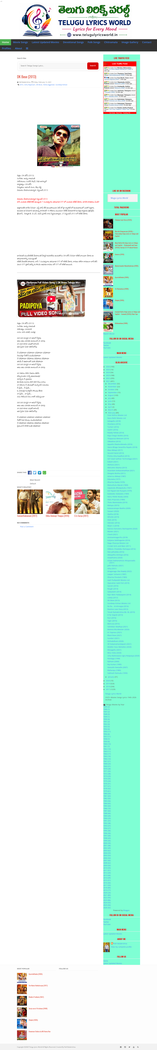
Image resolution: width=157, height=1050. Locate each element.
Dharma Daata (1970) (116, 482)
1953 (106, 726)
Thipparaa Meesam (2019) (118, 438)
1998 (107, 838)
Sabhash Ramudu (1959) (117, 673)
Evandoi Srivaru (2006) (116, 105)
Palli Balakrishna (120, 943)
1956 (106, 734)
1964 (107, 754)
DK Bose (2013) (26, 76)
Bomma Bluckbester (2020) (118, 629)
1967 (107, 761)
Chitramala (111, 42)
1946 (106, 709)
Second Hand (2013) (115, 453)
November (112, 386)
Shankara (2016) (114, 424)
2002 (107, 848)
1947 (106, 712)
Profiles (6, 48)
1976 (107, 783)
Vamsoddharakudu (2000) (117, 75)
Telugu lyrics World (35, 1047)
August (111, 395)
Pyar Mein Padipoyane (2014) (119, 594)
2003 (107, 850)
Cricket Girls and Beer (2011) (119, 546)
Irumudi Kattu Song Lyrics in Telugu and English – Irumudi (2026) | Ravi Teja (127, 312)
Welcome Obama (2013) (117, 467)
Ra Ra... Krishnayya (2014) (118, 606)
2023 (108, 375)
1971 (107, 771)
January (111, 677)
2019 (108, 683)
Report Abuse (108, 334)
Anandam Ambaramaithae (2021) (121, 470)
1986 (107, 808)
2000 (107, 843)
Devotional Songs (73, 42)
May (110, 404)
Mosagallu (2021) (114, 650)
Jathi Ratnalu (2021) (115, 565)
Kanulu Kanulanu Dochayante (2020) (122, 529)
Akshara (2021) (113, 464)
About (18, 48)
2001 (107, 845)
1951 (106, 721)
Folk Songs (94, 42)
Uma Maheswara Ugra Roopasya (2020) (123, 656)
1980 (107, 793)
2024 (108, 372)
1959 (106, 741)
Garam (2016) (112, 586)
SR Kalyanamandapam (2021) (119, 644)
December (112, 383)
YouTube (107, 348)
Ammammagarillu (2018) (117, 537)
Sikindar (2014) (113, 523)
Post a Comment (26, 526)
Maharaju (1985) (114, 670)
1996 (107, 833)
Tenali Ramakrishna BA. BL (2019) (121, 612)
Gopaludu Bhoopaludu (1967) (119, 488)
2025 (108, 369)
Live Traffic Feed (119, 64)
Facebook (107, 343)
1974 (107, 778)
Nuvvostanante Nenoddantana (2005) (126, 265)
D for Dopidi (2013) (115, 615)
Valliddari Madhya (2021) (117, 626)
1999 (107, 841)
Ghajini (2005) (119, 300)
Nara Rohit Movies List (116, 418)
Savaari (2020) (113, 511)
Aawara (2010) (119, 254)
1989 (107, 816)
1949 (106, 717)
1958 (106, 739)
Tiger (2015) (112, 621)
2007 (107, 860)
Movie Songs (20, 42)
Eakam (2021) (112, 462)
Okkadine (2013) (114, 441)
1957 (107, 736)
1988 (107, 813)
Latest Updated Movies (45, 42)
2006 (107, 858)
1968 (107, 764)
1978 (107, 788)
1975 (107, 781)
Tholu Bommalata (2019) (117, 502)
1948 (106, 714)
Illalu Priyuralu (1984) (116, 499)
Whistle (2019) (113, 517)
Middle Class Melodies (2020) (119, 647)
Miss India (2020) (114, 653)
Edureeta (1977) (113, 479)
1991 (107, 821)
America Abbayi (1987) (116, 476)
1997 (107, 836)
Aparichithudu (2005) (122, 277)
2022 (108, 378)
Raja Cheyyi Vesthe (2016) (117, 435)
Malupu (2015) (113, 505)
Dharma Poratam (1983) (117, 577)
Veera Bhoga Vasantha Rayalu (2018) (122, 447)
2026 (108, 367)
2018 (108, 686)
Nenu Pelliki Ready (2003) (117, 496)
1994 (107, 828)
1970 (107, 769)
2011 (107, 870)
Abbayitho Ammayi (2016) (117, 555)
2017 (108, 689)
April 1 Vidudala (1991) (111, 96)
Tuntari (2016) (113, 427)
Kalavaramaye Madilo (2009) (119, 508)
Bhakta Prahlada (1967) (36, 997)
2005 (107, 855)
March (111, 410)
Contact (146, 42)
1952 (106, 724)
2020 (108, 680)
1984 (107, 803)
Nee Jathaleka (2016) (115, 552)
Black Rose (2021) (114, 635)
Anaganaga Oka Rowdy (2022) (119, 571)
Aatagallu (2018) (114, 421)
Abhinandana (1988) (121, 323)
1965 (107, 756)
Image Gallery (130, 42)
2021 (108, 381)
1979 (107, 791)
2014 (107, 878)
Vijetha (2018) (112, 514)
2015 (107, 880)
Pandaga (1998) (113, 658)
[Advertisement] (59, 107)
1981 (107, 796)
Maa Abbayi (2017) (115, 450)
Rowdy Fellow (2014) (115, 432)
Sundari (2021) (113, 638)
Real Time (119, 113)
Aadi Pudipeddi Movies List (118, 580)
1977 (107, 786)
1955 (107, 731)
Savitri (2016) (112, 430)
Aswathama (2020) (114, 557)
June (110, 401)
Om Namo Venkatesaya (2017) (38, 985)
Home (5, 42)
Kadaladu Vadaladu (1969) (118, 494)
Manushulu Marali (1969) (117, 485)
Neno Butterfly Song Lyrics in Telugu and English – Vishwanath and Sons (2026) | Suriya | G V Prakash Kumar (126, 245)
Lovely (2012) (112, 597)
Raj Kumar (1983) (114, 664)
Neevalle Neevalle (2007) (117, 667)
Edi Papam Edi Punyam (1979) (119, 491)
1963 (107, 751)
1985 (107, 806)
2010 (107, 868)
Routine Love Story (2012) (117, 609)
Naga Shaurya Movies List (118, 543)
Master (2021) (113, 531)
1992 (107, 823)
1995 (107, 830)
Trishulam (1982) (110, 92)
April (110, 407)
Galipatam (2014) (114, 592)
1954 (106, 729)
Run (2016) (111, 618)
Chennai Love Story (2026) (117, 100)
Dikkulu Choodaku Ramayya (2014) (121, 549)
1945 (106, 707)
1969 (107, 766)
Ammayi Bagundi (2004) (112, 79)
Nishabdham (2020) (115, 641)
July (109, 398)
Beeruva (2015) (113, 624)
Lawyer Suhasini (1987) (116, 574)
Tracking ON (126, 113)
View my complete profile (121, 947)
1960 (107, 744)
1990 (107, 818)
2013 (107, 875)
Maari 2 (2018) (113, 526)
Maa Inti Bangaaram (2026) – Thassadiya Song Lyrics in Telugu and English (126, 233)
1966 (107, 759)
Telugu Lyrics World (119, 198)
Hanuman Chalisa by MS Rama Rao (39, 1031)
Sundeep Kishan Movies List (119, 603)
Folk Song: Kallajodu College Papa (119, 109)
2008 (107, 863)
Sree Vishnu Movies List (117, 415)
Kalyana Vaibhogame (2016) (118, 540)
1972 (107, 774)
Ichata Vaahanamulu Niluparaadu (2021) (121, 561)
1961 (106, 746)
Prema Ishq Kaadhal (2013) (118, 456)
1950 (106, 719)
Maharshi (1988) (120, 83)
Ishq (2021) (111, 568)
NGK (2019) (112, 520)
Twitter (106, 345)
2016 (107, 883)
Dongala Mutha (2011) (116, 473)
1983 (107, 801)
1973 (107, 776)
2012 (107, 873)
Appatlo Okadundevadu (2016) (119, 444)
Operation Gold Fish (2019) (118, 583)
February (112, 413)
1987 (107, 811)
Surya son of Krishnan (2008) (38, 1008)
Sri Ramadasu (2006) (122, 288)
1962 (107, 749)
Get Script (112, 113)
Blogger (126, 910)
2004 (107, 853)
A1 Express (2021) (114, 632)
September (113, 392)
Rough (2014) (112, 589)
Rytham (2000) (113, 661)
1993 (107, 826)
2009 (107, 865)
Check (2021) (112, 534)
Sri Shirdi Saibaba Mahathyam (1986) (120, 69)
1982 (107, 798)
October (111, 389)
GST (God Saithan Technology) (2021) (122, 459)
